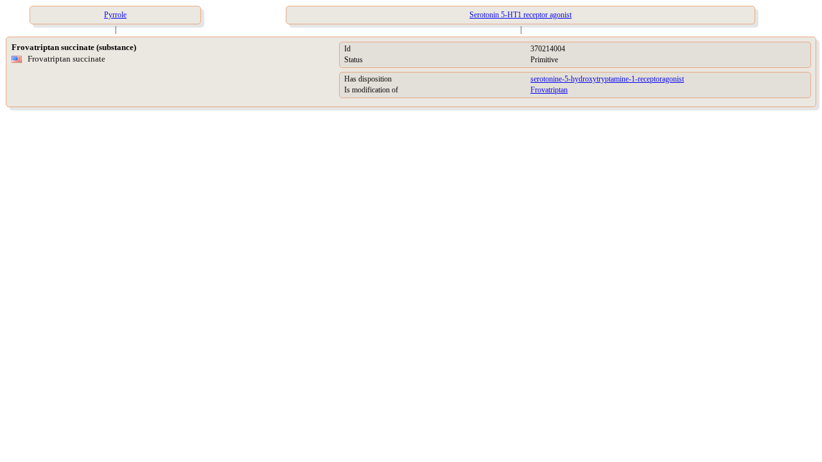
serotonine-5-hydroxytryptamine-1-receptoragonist (607, 78)
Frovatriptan (549, 89)
